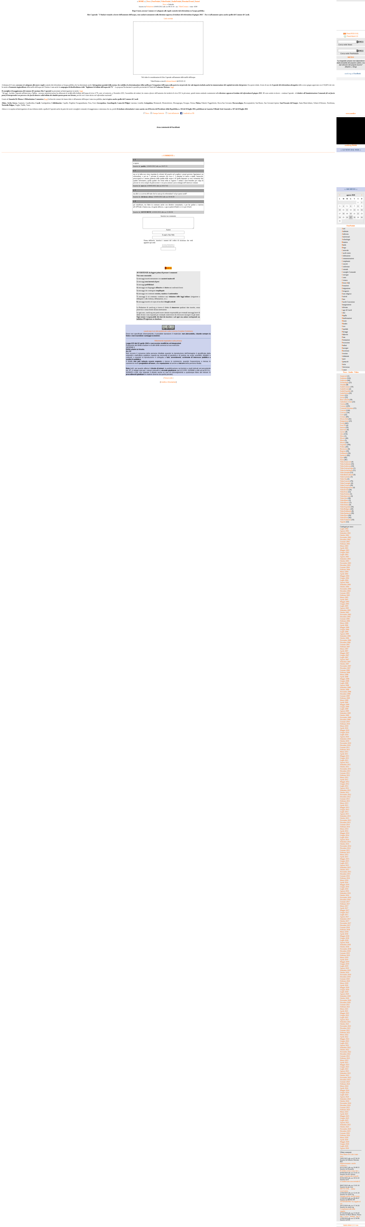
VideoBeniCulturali (346, 475)
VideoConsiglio (345, 483)
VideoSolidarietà (345, 511)
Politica (342, 447)
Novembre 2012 (345, 795)
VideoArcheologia (346, 470)
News (149, 1)
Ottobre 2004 (344, 587)
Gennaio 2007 (345, 645)
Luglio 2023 (344, 1069)
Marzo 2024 (344, 1086)
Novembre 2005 (345, 615)
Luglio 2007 (344, 657)
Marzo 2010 (344, 726)
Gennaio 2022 (345, 1030)
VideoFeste (344, 492)
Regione (343, 451)
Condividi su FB (188, 113)
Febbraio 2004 (345, 570)
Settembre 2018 (345, 945)
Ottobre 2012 (344, 792)
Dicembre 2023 (345, 1080)
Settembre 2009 (345, 713)
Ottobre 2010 (344, 741)
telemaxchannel (171, 81)
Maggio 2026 (344, 1142)
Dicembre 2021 (345, 1028)
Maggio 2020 (344, 988)
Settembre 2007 (345, 662)
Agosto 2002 (344, 531)
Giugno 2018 (344, 938)
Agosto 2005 (344, 608)
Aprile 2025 (344, 1114)
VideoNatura (344, 505)
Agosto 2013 (344, 814)
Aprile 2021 (344, 1011)
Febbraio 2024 (345, 1084)
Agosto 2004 (344, 582)
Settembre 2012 (345, 790)
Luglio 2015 (344, 863)
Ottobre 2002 (344, 535)
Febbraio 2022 (345, 1033)
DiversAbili (344, 419)
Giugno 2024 (344, 1093)
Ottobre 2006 (344, 638)
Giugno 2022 (344, 1041)
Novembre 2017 (345, 923)
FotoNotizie (156, 1)
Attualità (343, 385)
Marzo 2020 (344, 983)
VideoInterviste (345, 496)
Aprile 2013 (344, 805)
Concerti (343, 410)
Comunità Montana (346, 408)
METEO (351, 57)
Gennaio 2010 (345, 722)
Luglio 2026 (344, 1146)
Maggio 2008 (344, 679)
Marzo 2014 (344, 829)
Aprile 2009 (344, 702)
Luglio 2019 (344, 966)
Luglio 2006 (344, 632)
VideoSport (344, 515)
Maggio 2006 (344, 627)
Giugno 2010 (344, 732)
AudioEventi (344, 389)
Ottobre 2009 (344, 715)
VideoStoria (344, 518)
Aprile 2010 (344, 728)
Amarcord (343, 376)
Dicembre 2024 (345, 1105)
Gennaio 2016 (345, 876)
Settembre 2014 (345, 842)
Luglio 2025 (344, 1120)
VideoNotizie (165, 1)
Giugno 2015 (344, 861)
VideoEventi (344, 490)
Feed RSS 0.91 (352, 34)
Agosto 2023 (344, 1071)
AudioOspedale (345, 391)
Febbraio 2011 (345, 750)
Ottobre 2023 (344, 1075)
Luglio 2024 (344, 1095)
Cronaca (343, 417)
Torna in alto (168, 378)
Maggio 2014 (344, 833)
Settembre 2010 (345, 739)
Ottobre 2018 (344, 947)
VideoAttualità (345, 473)
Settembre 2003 (345, 559)
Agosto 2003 (344, 557)
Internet (342, 428)
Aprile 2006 (344, 625)
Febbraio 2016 (345, 878)
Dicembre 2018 (345, 951)
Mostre (342, 438)
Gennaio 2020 (345, 979)
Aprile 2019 (344, 960)
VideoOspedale (345, 507)
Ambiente (343, 378)
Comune (343, 406)
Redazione (149, 7)
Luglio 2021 (344, 1018)
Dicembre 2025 (345, 1131)
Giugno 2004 (344, 578)
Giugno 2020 (344, 990)
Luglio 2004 (344, 580)
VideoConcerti (345, 481)
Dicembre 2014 (345, 848)
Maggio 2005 (344, 602)
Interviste (343, 430)
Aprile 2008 (344, 677)
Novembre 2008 (345, 692)
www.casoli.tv (351, 113)
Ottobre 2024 (344, 1101)
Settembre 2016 (345, 893)
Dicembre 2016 (345, 900)
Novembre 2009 (345, 717)
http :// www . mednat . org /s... (350, 1216)
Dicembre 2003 (345, 565)
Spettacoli (343, 455)
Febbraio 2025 (345, 1110)
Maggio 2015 (344, 859)
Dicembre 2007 (345, 668)
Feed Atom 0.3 (352, 36)
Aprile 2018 (344, 934)
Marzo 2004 (344, 572)
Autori (197, 1)
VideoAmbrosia (345, 466)
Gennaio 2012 (345, 773)
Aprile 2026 (344, 1140)
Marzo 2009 (344, 700)
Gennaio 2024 (345, 1082)
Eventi (342, 423)
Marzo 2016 (344, 880)
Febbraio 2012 (345, 775)
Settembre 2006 (345, 636)
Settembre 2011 (345, 765)
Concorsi (343, 413)
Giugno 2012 (344, 784)
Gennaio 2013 (345, 799)
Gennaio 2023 (345, 1056)
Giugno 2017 (344, 912)
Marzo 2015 (344, 855)
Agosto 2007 (344, 660)
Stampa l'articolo (158, 113)
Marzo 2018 (344, 932)
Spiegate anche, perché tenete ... (350, 1196)
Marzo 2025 (344, 1112)
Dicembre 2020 (345, 1003)
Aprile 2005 (344, 600)
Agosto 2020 (344, 994)
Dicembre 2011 (345, 771)
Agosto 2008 (344, 685)
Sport (342, 458)
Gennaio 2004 (345, 567)
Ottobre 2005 (344, 612)
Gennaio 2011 (345, 747)
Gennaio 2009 (345, 696)
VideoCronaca (183, 7)
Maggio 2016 (344, 885)
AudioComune (345, 387)
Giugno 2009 (344, 707)
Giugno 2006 (344, 630)
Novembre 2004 (345, 589)
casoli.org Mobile (351, 145)
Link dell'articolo (173, 113)
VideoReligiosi (345, 509)
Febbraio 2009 (345, 698)
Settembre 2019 (345, 970)
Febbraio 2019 (345, 955)
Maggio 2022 (344, 1039)
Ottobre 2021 (344, 1024)
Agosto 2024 (344, 1097)
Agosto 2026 (344, 1148)
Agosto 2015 (344, 865)
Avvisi (342, 398)
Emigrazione (344, 421)
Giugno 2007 (344, 655)
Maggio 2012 (344, 782)
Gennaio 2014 (345, 825)
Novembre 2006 (345, 640)
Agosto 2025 (344, 1123)
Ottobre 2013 (344, 818)
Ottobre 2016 (344, 895)
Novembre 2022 (345, 1052)
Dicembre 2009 (345, 720)
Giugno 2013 (344, 810)
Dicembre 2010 (345, 745)
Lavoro (342, 432)
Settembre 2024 (345, 1099)
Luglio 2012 (344, 786)
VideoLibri (343, 498)
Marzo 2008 (344, 675)
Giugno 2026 (344, 1144)
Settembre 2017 (345, 919)
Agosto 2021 (344, 1020)
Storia (342, 460)
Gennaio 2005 (345, 593)
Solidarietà (343, 453)
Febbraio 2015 (345, 852)
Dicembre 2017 (345, 925)
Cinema (342, 404)
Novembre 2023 (345, 1078)
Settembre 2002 (345, 533)
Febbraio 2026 (345, 1135)
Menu (342, 436)
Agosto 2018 (344, 943)
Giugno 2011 (344, 758)
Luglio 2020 (344, 992)
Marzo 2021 (344, 1009)
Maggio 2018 (344, 936)
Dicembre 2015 (345, 874)
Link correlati (168, 19)
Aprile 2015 (344, 857)
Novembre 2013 (345, 820)
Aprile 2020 (344, 985)
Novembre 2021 (345, 1026)
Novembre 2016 (345, 897)
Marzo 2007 (344, 649)
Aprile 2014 (344, 831)
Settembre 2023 (345, 1073)
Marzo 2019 (344, 958)
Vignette (343, 522)
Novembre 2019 (345, 975)
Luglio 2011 (344, 760)
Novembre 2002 (345, 537)
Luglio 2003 (344, 555)
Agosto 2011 (344, 762)
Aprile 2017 (344, 908)
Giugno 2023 (344, 1067)
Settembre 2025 (345, 1125)
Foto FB (343, 425)
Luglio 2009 (344, 709)
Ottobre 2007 (344, 664)
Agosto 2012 (344, 788)
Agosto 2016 (344, 891)
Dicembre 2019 (345, 977)
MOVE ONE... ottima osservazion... (347, 1190)
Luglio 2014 (344, 837)
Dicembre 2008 (345, 694)
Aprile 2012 (344, 780)
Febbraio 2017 (345, 904)
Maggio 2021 (344, 1013)
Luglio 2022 (344, 1043)
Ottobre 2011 (344, 767)
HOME (141, 1)
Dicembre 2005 (345, 617)
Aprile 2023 (344, 1063)
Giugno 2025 (344, 1118)
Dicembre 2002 (345, 540)
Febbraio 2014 (345, 827)
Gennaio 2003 (345, 542)
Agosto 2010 (344, 737)
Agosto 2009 (344, 711)
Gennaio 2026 (345, 1133)
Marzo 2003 (344, 546)
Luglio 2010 (344, 735)
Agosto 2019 (344, 968)
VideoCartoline (345, 477)
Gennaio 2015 (345, 850)
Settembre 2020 (345, 996)
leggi (172, 87)
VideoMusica (344, 503)
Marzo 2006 (344, 623)
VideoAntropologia (346, 468)
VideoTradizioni (345, 520)
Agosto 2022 (344, 1045)
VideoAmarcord (345, 462)
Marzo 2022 (344, 1035)
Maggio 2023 (344, 1065)
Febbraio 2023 (345, 1058)
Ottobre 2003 (344, 561)
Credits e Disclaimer (168, 382)
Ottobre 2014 (344, 844)
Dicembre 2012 (345, 797)
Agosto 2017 (344, 917)
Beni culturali (344, 400)
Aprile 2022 (344, 1037)
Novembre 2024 (345, 1103)
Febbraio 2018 (345, 930)
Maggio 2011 (344, 756)
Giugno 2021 (344, 1015)
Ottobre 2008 (344, 690)
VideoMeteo (344, 500)
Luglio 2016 (344, 889)
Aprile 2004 (344, 574)
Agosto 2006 (344, 634)
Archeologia (344, 383)
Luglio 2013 (344, 812)
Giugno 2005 (344, 604)
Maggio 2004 (344, 576)
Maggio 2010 (344, 730)
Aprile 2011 (344, 754)
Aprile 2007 (344, 651)
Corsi (342, 415)
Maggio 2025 (344, 1116)
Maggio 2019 (344, 962)
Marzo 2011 (344, 752)
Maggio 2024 (344, 1090)
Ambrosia (343, 380)
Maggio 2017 (344, 910)
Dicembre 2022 (345, 1054)
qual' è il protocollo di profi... (350, 1176)
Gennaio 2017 (345, 902)
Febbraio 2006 (345, 621)
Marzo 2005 (344, 597)
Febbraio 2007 (345, 647)
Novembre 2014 (345, 846)
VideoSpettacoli (345, 513)
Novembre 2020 (345, 1000)
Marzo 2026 (344, 1138)
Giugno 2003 (344, 552)
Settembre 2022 (345, 1048)
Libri (341, 434)
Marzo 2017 (344, 906)
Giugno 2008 (344, 681)
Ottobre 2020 (344, 998)
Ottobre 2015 (344, 870)
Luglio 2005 (344, 606)
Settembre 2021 (345, 1022)
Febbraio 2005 (345, 595)
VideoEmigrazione (346, 488)
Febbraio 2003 (345, 544)
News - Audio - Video (351, 372)
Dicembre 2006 (345, 642)
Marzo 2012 (344, 777)
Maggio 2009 (344, 705)
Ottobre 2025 (344, 1127)
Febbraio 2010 (345, 724)
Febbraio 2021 (345, 1007)
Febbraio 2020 (345, 981)
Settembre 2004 (345, 585)
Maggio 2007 (344, 653)
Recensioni (343, 449)
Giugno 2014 (344, 835)
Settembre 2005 (345, 610)
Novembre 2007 (345, 666)
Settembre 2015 (345, 867)
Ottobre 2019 (344, 973)
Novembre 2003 (345, 563)
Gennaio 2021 (345, 1005)
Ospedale (343, 445)
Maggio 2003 (344, 550)
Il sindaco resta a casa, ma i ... (350, 1171)
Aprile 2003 (344, 548)
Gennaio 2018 (345, 928)
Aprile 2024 (344, 1088)
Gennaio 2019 (345, 953)
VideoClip (343, 479)
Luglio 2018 (344, 940)
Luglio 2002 (344, 529)
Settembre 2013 (345, 816)
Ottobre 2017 (344, 921)
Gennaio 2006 (345, 619)
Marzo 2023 (344, 1060)
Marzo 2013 (344, 803)
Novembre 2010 (345, 743)
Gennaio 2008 (345, 670)
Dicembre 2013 (345, 822)
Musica (342, 443)
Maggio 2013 (344, 807)
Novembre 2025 (345, 1129)
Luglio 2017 (344, 915)
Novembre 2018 (345, 949)
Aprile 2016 (344, 882)
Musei (342, 440)
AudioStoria (344, 393)
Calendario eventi (346, 402)
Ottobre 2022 (344, 1050)
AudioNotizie (176, 1)
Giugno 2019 (344, 964)
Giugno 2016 (344, 887)
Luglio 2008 (344, 683)
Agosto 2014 (344, 840)
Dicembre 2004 (345, 591)
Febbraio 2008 (345, 672)
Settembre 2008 (345, 687)
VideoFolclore (345, 494)
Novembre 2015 (345, 872)
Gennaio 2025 (345, 1108)
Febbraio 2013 (345, 801)
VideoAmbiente (345, 464)
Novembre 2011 (345, 769)
